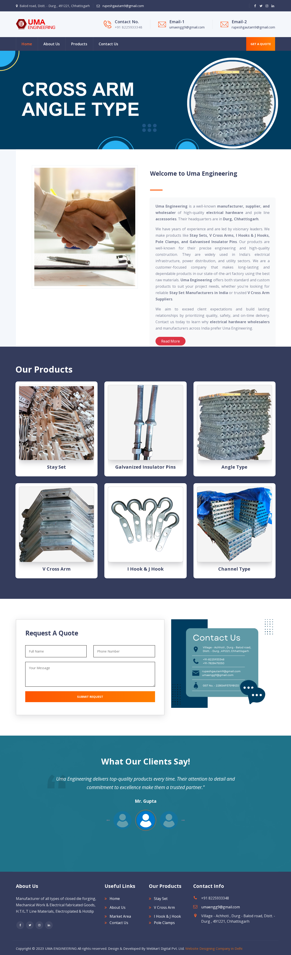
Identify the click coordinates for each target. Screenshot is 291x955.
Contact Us (108, 43)
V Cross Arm (56, 569)
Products (79, 43)
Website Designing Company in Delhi (213, 948)
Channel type (234, 569)
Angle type (234, 467)
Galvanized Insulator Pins (145, 467)
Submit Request (90, 697)
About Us (51, 43)
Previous (183, 820)
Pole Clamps (164, 922)
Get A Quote (261, 44)
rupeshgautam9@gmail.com (123, 6)
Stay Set (56, 467)
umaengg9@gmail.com (187, 27)
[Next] (2, 100)
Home (27, 43)
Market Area (120, 916)
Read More (170, 341)
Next (108, 820)
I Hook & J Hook (145, 569)
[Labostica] (35, 23)
